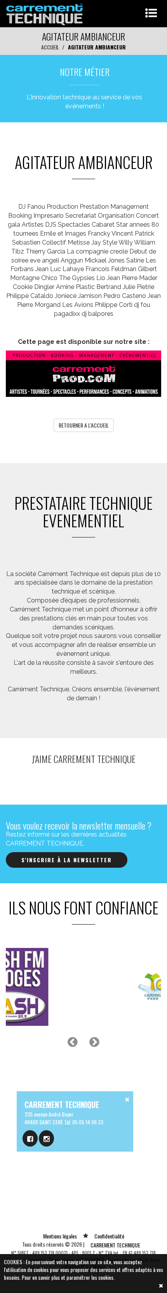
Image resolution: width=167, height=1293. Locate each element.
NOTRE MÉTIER (85, 72)
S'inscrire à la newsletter (66, 860)
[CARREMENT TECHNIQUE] (45, 13)
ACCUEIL (50, 47)
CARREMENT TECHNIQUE (115, 1245)
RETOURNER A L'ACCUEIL (84, 425)
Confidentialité (109, 1236)
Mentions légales (60, 1236)
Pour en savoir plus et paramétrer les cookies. (68, 1277)
